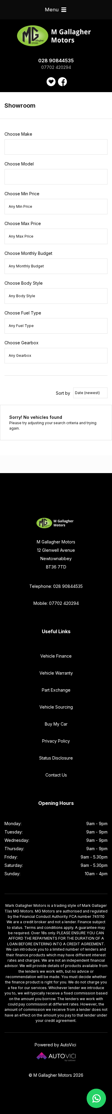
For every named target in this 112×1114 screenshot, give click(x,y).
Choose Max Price (22, 223)
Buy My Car (56, 723)
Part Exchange (56, 689)
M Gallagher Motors (56, 35)
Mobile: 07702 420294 (56, 603)
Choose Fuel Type (22, 312)
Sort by (63, 393)
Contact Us (56, 774)
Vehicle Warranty (56, 672)
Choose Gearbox (21, 342)
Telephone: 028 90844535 (56, 586)
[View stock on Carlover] (51, 81)
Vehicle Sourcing (56, 706)
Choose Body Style (23, 283)
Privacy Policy (56, 740)
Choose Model (19, 163)
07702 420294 (56, 67)
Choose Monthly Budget (28, 253)
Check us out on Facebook (62, 81)
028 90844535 (56, 60)
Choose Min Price (21, 193)
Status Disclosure (56, 757)
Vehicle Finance (56, 656)
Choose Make (18, 134)
